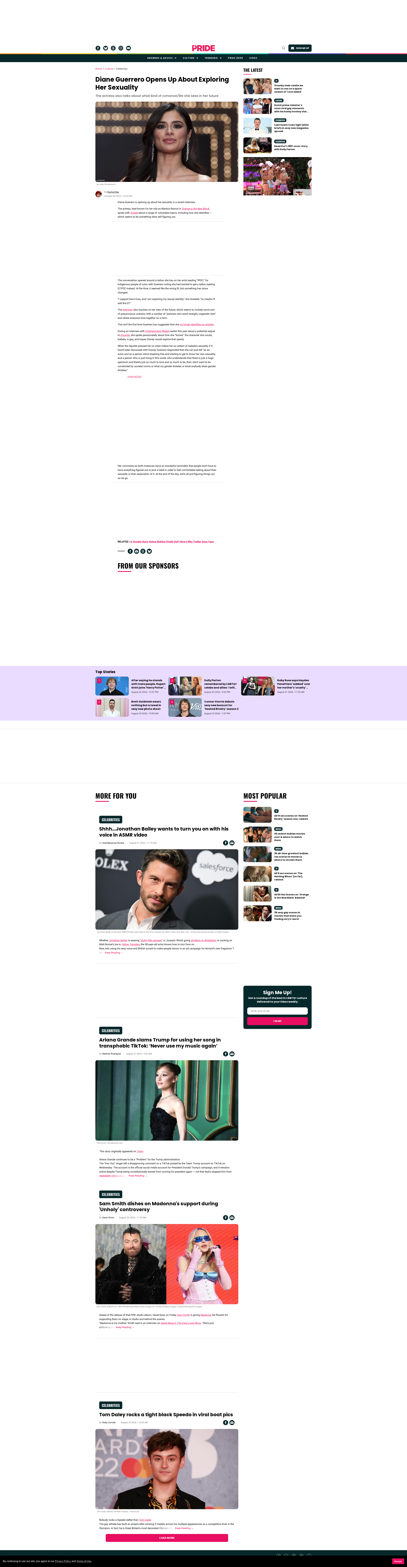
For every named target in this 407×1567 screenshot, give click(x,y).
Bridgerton (210, 940)
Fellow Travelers (130, 944)
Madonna (205, 1314)
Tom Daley (145, 1519)
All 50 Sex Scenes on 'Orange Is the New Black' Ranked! (291, 896)
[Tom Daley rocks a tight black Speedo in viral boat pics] (166, 1469)
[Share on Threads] (142, 551)
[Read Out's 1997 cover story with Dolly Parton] (257, 145)
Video (253, 58)
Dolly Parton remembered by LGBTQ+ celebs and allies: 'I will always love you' (220, 685)
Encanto (125, 335)
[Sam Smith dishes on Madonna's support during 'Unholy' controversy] (166, 1264)
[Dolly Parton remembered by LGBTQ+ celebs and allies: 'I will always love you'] (185, 686)
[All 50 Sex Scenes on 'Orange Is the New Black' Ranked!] (257, 893)
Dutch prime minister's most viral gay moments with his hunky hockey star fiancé (290, 110)
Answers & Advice (160, 58)
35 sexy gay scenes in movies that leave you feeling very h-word (287, 916)
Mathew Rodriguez (111, 1053)
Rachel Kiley (113, 192)
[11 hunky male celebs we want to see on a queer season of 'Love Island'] (257, 86)
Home (98, 69)
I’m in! (277, 1021)
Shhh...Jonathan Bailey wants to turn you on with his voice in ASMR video (164, 831)
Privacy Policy (63, 1561)
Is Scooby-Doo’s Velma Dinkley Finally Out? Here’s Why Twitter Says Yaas (172, 541)
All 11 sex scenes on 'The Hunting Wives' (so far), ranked (288, 876)
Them (140, 1151)
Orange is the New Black (195, 208)
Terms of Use (83, 1561)
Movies (278, 829)
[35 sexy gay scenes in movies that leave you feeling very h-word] (257, 913)
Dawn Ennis (108, 1217)
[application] (277, 176)
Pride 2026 (235, 58)
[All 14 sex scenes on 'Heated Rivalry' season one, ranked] (257, 815)
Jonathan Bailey (118, 940)
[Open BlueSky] (105, 48)
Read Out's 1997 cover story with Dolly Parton (291, 148)
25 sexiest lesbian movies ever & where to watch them (289, 837)
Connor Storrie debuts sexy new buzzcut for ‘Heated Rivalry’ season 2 (221, 705)
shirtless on (197, 940)
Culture (188, 58)
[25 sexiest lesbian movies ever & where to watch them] (257, 834)
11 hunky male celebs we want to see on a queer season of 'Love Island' (288, 89)
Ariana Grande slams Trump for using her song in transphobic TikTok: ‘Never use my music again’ (160, 1042)
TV (276, 80)
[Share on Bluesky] (149, 551)
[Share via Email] (136, 551)
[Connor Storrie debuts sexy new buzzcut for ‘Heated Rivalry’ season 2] (185, 707)
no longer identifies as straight (197, 324)
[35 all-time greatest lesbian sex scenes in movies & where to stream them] (257, 854)
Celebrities (122, 69)
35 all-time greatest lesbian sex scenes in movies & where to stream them (291, 857)
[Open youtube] (128, 48)
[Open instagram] (120, 48)
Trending (211, 58)
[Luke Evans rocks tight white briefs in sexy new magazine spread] (257, 125)
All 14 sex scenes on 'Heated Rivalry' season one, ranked (291, 817)
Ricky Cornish (109, 1422)
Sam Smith (183, 1314)
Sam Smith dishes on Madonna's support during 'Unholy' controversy (158, 1206)
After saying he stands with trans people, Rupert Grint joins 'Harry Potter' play (148, 685)
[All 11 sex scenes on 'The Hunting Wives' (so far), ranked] (257, 874)
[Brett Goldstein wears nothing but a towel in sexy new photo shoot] (112, 707)
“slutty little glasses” (151, 940)
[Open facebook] (97, 48)
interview (128, 309)
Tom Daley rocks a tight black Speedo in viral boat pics (166, 1414)
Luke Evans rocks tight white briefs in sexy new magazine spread (291, 128)
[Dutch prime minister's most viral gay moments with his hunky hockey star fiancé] (257, 106)
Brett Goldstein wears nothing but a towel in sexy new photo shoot (146, 705)
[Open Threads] (113, 48)
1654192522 (134, 376)
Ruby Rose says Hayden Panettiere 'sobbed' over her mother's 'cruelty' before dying (293, 685)
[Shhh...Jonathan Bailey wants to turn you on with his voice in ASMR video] (166, 889)
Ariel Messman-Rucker (113, 843)
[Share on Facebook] (130, 551)
